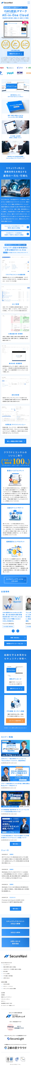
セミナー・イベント (8, 986)
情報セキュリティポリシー (6, 997)
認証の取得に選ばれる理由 (9, 967)
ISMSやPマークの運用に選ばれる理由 (12, 969)
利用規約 (3, 994)
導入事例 (5, 971)
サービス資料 (6, 973)
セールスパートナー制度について (8, 1005)
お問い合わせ (6, 978)
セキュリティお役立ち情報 (9, 988)
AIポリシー (3, 1001)
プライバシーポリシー (5, 999)
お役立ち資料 (6, 984)
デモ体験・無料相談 (8, 975)
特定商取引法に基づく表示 (6, 1003)
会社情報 (3, 992)
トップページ (6, 964)
